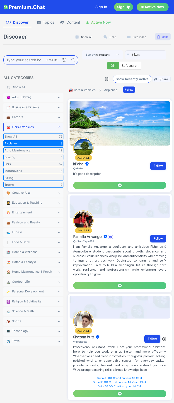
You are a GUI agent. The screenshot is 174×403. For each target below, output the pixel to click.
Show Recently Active (132, 79)
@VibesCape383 (83, 241)
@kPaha (78, 168)
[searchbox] (152, 54)
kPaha (78, 164)
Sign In (101, 7)
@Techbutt (80, 341)
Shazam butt (84, 337)
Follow (129, 89)
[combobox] (145, 54)
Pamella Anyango (88, 237)
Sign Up (123, 7)
